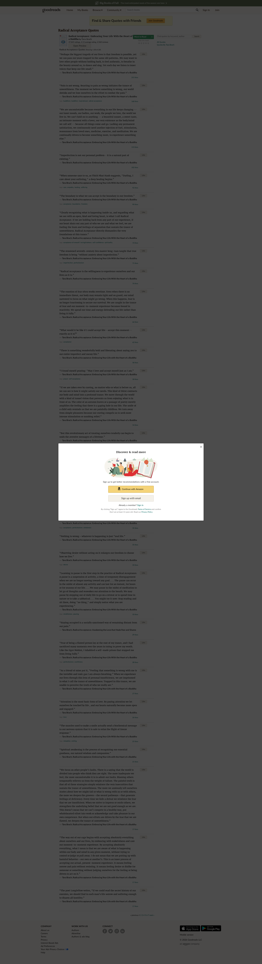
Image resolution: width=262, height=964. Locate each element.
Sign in (140, 505)
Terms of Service (144, 509)
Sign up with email (131, 498)
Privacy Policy (147, 512)
